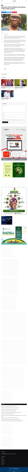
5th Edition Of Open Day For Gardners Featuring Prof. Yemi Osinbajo (19, 87)
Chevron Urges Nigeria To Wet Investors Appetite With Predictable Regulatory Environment (12, 418)
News (2, 5)
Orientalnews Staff (4, 10)
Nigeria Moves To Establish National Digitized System (7, 411)
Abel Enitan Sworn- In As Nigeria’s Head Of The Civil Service (7, 87)
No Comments (12, 10)
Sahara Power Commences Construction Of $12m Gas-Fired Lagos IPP (9, 415)
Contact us (2, 461)
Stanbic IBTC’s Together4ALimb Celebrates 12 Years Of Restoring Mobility (10, 405)
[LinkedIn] (2, 38)
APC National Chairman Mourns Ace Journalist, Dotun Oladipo (6, 98)
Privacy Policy (3, 458)
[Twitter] (2, 36)
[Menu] (2, 1)
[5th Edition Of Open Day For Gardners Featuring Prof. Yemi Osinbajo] (20, 82)
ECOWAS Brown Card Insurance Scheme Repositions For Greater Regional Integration (11, 410)
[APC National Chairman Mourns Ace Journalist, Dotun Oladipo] (7, 93)
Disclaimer (2, 459)
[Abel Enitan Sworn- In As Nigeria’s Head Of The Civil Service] (7, 82)
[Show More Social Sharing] (18, 12)
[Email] (2, 41)
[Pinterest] (2, 40)
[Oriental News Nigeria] (14, 1)
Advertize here (3, 460)
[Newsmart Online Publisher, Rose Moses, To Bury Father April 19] (14, 22)
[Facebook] (2, 34)
